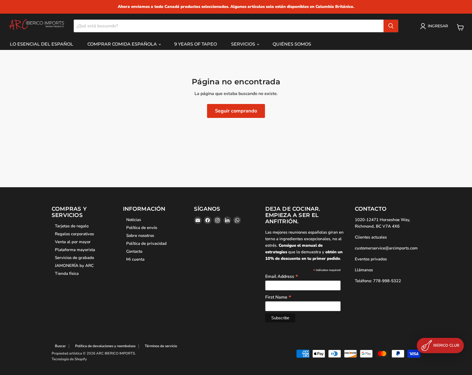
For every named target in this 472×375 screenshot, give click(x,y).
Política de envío (141, 227)
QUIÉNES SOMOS (292, 44)
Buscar (60, 346)
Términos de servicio (161, 346)
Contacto (134, 251)
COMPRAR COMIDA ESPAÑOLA (122, 44)
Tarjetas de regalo (71, 226)
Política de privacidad (146, 243)
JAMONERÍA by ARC (74, 265)
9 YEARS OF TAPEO (195, 44)
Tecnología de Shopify (69, 359)
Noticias (133, 219)
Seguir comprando (236, 111)
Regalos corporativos (74, 234)
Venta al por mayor (73, 242)
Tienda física (67, 273)
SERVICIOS (243, 44)
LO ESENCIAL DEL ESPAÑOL (41, 44)
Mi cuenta (135, 259)
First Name (278, 296)
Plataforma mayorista (75, 249)
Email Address (281, 276)
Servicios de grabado (74, 257)
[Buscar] (391, 26)
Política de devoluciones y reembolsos (105, 346)
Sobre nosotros (140, 235)
